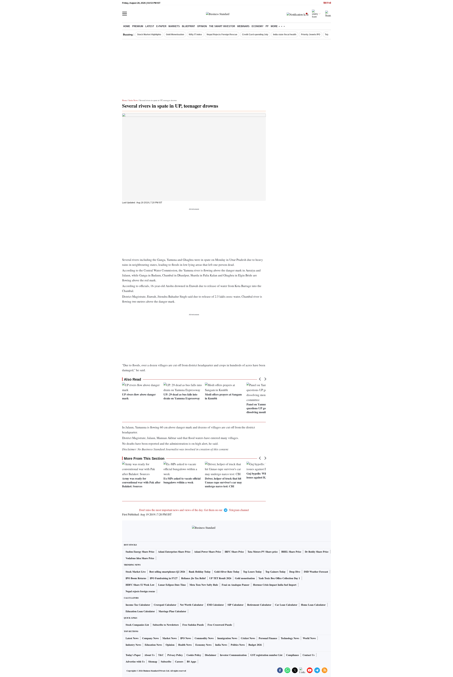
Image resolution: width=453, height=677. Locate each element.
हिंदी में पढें (327, 3)
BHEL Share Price (291, 551)
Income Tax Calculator (138, 605)
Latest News (132, 638)
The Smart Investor (222, 26)
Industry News (133, 645)
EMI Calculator (215, 605)
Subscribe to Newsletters (166, 625)
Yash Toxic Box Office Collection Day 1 (279, 578)
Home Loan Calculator (313, 605)
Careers (179, 661)
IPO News (185, 638)
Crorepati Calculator (165, 605)
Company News (150, 638)
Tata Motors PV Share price (263, 551)
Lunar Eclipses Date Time (172, 585)
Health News (185, 645)
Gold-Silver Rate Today (226, 571)
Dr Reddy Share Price (316, 551)
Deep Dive (294, 571)
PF (267, 26)
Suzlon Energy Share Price (140, 551)
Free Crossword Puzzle (220, 625)
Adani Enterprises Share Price (174, 551)
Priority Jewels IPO (310, 34)
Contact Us (308, 655)
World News (309, 638)
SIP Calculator (235, 605)
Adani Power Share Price (207, 551)
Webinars (243, 26)
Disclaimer (210, 655)
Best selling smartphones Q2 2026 (167, 571)
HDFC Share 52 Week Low (140, 585)
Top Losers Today (252, 571)
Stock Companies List (137, 625)
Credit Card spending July (255, 34)
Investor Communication (233, 655)
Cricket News (248, 638)
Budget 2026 (255, 645)
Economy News (203, 645)
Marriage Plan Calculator (172, 611)
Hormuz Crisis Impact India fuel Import (274, 585)
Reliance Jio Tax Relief (193, 578)
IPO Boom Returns (136, 578)
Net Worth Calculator (191, 605)
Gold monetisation (245, 578)
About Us (149, 655)
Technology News (290, 638)
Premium (137, 26)
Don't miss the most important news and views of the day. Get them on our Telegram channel (194, 510)
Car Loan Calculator (286, 605)
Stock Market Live (136, 571)
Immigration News (227, 638)
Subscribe (166, 661)
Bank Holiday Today (200, 571)
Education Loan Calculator (140, 611)
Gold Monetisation (175, 34)
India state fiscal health (284, 34)
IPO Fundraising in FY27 (163, 578)
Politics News (238, 645)
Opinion (202, 26)
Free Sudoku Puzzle (193, 625)
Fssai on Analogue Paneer (235, 585)
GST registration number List (266, 655)
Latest (149, 26)
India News (133, 100)
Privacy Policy (175, 655)
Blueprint (188, 26)
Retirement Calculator (259, 605)
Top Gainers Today (275, 571)
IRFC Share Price (234, 551)
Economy (257, 26)
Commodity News (204, 638)
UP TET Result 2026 (220, 578)
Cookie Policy (194, 655)
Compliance (292, 655)
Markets (174, 26)
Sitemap (152, 661)
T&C (161, 655)
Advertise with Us (135, 661)
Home (126, 26)
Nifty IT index (195, 34)
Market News (169, 638)
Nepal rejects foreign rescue (140, 591)
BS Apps (191, 661)
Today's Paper (133, 655)
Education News (153, 645)
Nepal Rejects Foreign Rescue (222, 34)
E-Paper (161, 26)
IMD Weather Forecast (316, 571)
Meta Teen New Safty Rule (204, 585)
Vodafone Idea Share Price (140, 558)
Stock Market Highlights (149, 34)
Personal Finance (268, 638)
